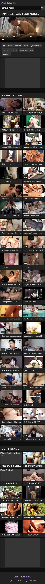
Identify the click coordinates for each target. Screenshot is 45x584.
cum (31, 50)
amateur (13, 50)
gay (4, 45)
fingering (6, 54)
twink (10, 45)
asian (26, 45)
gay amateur (36, 45)
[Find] (42, 8)
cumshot (23, 50)
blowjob (18, 45)
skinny (5, 50)
